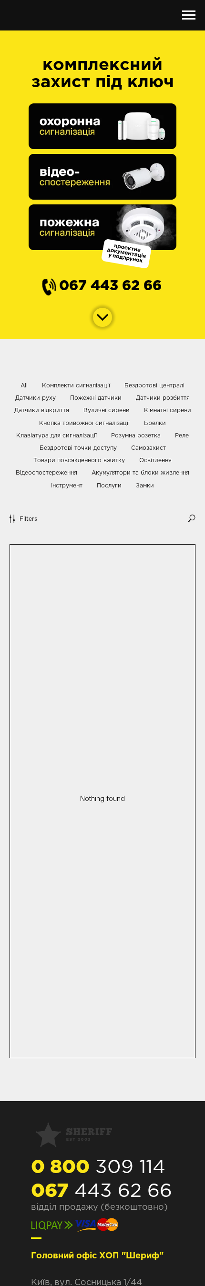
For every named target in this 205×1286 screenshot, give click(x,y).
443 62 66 (101, 1191)
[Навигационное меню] (188, 15)
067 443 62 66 (110, 286)
